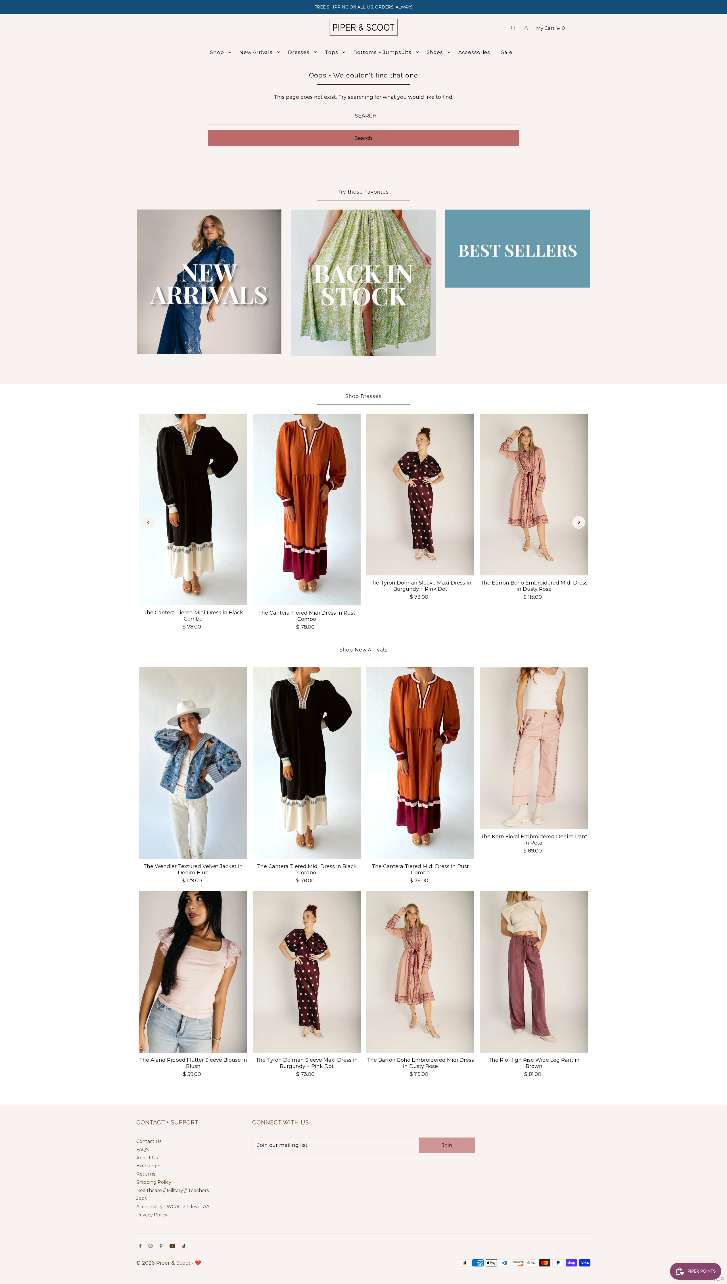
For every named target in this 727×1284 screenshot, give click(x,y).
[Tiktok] (183, 1246)
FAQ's (142, 1149)
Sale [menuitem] (506, 52)
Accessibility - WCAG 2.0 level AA (172, 1206)
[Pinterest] (161, 1246)
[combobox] (363, 116)
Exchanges (148, 1165)
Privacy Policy (152, 1215)
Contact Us (148, 1141)
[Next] (578, 522)
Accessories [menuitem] (474, 52)
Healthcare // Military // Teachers (172, 1190)
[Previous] (148, 522)
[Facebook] (140, 1246)
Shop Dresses (363, 396)
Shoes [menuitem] (435, 52)
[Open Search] (513, 27)
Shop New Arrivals (363, 650)
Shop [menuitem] (217, 52)
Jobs (141, 1198)
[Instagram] (150, 1246)
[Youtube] (172, 1246)
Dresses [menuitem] (299, 52)
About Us (147, 1158)
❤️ (198, 1263)
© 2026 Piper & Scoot (163, 1263)
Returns (145, 1174)
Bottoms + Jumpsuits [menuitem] (382, 52)
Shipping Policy (153, 1182)
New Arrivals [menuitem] (256, 52)
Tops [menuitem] (331, 52)
